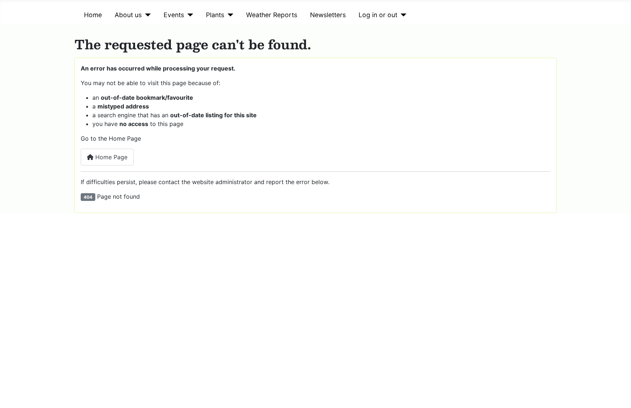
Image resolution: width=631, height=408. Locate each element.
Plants (215, 15)
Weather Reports (271, 15)
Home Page (110, 157)
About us (128, 15)
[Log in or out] (401, 15)
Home (93, 15)
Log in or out (378, 15)
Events (174, 15)
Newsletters (328, 15)
